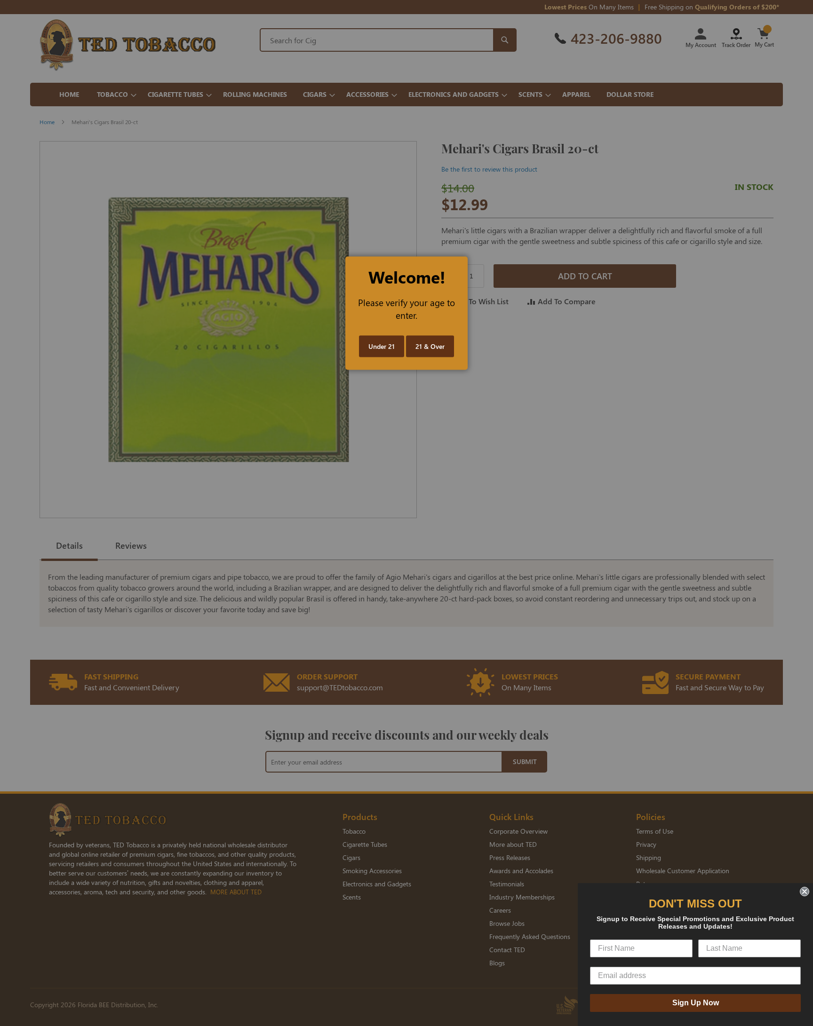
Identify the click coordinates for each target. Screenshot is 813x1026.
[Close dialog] (804, 891)
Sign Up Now (695, 1003)
